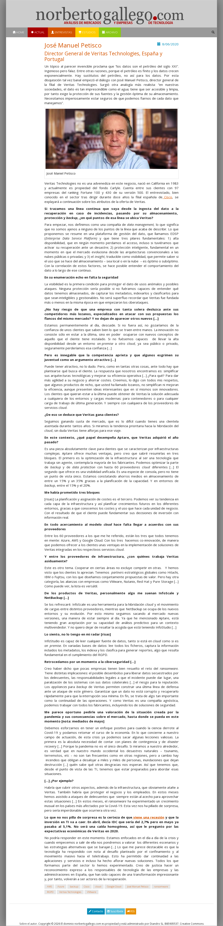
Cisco (167, 197)
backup (74, 886)
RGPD (50, 892)
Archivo (111, 32)
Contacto (97, 911)
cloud (98, 886)
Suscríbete (116, 911)
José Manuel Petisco (137, 886)
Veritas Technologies (70, 892)
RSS (132, 911)
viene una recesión (148, 817)
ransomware (161, 886)
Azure (60, 886)
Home (19, 32)
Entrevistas (63, 32)
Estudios (88, 32)
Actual (39, 32)
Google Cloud (114, 886)
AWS (49, 886)
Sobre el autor (28, 924)
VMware (91, 892)
